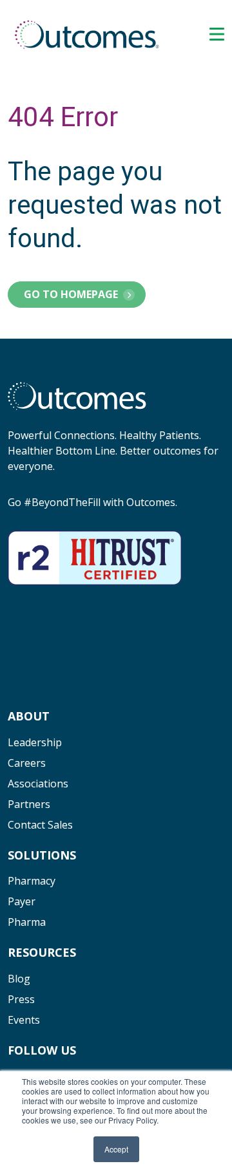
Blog (19, 979)
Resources (42, 952)
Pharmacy (31, 881)
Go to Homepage (71, 294)
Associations (38, 783)
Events (24, 1020)
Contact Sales (40, 825)
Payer (21, 901)
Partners (29, 804)
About (29, 716)
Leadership (35, 742)
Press (21, 999)
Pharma (27, 922)
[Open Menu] (216, 34)
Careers (27, 763)
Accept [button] (116, 1148)
